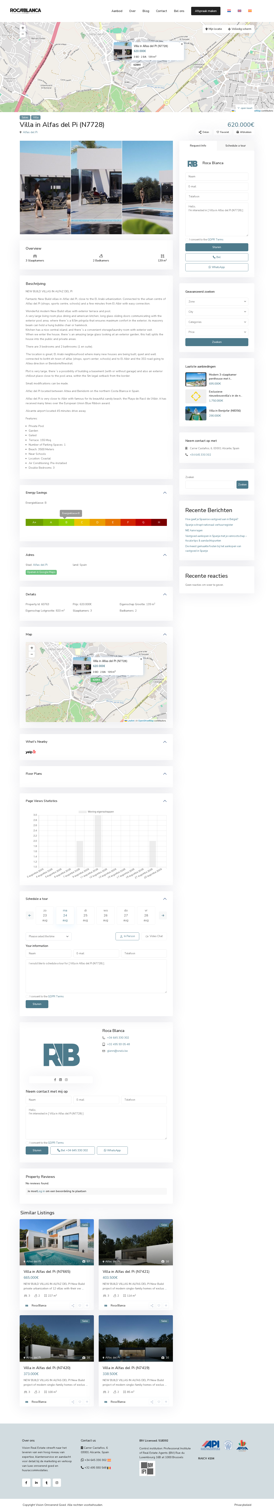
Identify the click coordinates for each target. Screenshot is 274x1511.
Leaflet (130, 720)
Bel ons (179, 11)
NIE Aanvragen (194, 530)
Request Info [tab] (198, 146)
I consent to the (47, 996)
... (83, 1288)
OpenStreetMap (146, 720)
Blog (145, 11)
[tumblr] (47, 1483)
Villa (36, 117)
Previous (30, 915)
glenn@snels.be (117, 1051)
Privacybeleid (242, 1505)
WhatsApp (113, 1150)
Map (29, 634)
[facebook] (26, 1483)
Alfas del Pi (30, 132)
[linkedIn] (36, 1483)
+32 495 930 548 (95, 1468)
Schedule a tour (37, 899)
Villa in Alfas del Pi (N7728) (151, 46)
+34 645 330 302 (118, 1038)
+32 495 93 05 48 (118, 1044)
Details (31, 594)
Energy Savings (36, 492)
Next (163, 915)
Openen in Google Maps (41, 572)
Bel (74, 1150)
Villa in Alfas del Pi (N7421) (126, 1271)
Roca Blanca (113, 1030)
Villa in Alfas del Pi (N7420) (47, 1367)
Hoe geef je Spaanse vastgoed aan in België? (211, 519)
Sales (25, 117)
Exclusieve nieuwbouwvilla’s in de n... (225, 394)
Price (191, 332)
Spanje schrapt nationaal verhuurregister (209, 525)
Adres (30, 555)
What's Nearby (36, 741)
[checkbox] (27, 996)
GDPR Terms (56, 996)
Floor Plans (34, 774)
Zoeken (217, 342)
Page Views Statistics (41, 801)
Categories (195, 322)
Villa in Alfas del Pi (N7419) (126, 1367)
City (191, 312)
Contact (161, 11)
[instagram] (57, 1483)
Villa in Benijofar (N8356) (225, 411)
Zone (192, 301)
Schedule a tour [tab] (235, 146)
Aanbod (117, 11)
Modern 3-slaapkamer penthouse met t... (222, 377)
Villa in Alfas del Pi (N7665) (47, 1271)
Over (132, 11)
